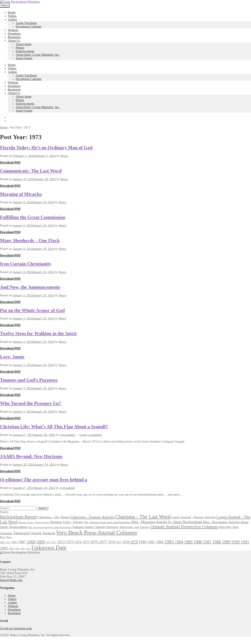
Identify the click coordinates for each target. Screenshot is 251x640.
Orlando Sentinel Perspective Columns (184, 526)
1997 (22, 549)
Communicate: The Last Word (31, 170)
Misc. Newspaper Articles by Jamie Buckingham (50, 527)
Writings (13, 30)
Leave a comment (91, 435)
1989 (226, 541)
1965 (7, 542)
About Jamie (23, 44)
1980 (142, 542)
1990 (235, 541)
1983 (169, 541)
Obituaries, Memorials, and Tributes (128, 527)
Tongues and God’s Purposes (28, 380)
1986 (198, 541)
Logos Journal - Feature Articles (193, 517)
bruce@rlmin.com (11, 580)
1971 (53, 542)
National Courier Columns (88, 527)
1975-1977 (98, 542)
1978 (125, 542)
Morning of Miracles (21, 194)
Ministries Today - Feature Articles (33, 522)
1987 (207, 542)
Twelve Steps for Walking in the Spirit (38, 333)
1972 (61, 542)
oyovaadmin (67, 435)
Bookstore (14, 37)
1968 (31, 541)
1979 (134, 542)
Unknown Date (48, 547)
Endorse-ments (25, 51)
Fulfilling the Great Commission (32, 217)
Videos (12, 16)
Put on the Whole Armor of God (32, 310)
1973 (70, 542)
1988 (216, 542)
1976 (111, 542)
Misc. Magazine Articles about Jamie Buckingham (107, 522)
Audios (12, 19)
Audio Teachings (26, 23)
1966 (14, 542)
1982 (160, 542)
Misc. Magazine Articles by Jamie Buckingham (166, 522)
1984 (179, 541)
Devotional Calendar (28, 26)
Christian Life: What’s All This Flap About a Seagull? (54, 426)
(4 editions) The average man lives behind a (43, 479)
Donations (14, 33)
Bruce (64, 156)
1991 (245, 541)
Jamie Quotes (24, 58)
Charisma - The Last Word (142, 516)
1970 (47, 542)
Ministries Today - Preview (66, 522)
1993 (11, 548)
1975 (85, 542)
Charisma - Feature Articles (92, 517)
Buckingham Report (18, 516)
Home (11, 12)
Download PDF (10, 162)
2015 (28, 549)
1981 (151, 542)
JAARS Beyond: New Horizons (31, 456)
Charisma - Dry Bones (54, 517)
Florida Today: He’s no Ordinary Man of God (46, 147)
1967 (22, 542)
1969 (40, 542)
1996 (17, 549)
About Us (14, 40)
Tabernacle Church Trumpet (34, 533)
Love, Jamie (12, 356)
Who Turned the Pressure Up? (30, 403)
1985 (188, 541)
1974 (78, 542)
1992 (4, 548)
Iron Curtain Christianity (25, 263)
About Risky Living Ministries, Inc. (38, 54)
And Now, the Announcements (30, 287)
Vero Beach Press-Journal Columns (96, 532)
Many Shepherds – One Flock (30, 240)
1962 (2, 542)
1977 (118, 542)
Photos (20, 47)
